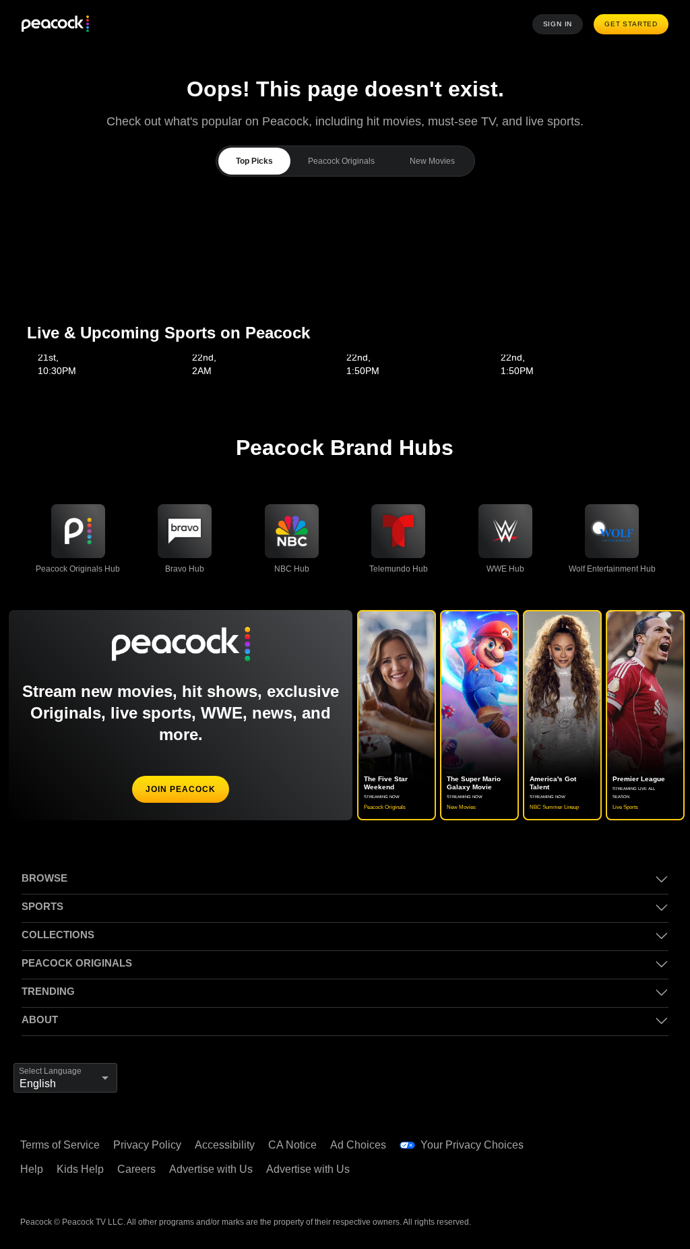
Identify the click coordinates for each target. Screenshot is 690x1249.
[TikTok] (619, 1137)
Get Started (633, 24)
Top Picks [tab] (254, 161)
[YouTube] (654, 1137)
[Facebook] (584, 1137)
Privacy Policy (150, 1145)
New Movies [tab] (430, 161)
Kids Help (81, 1169)
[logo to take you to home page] (55, 25)
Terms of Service (61, 1145)
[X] (619, 1175)
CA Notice (299, 1145)
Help (32, 1169)
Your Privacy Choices (479, 1145)
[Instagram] (584, 1175)
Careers (139, 1169)
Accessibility (228, 1145)
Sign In (561, 24)
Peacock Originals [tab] (340, 161)
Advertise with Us (216, 1169)
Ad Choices (366, 1145)
